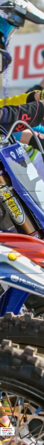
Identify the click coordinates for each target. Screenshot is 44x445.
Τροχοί (3, 75)
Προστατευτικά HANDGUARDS (7, 43)
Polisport (7, 51)
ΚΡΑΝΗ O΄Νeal (5, 21)
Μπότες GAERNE (5, 31)
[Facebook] (0, 197)
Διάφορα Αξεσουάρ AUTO (5, 170)
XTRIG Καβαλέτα (7, 96)
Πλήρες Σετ (6, 85)
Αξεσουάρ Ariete (6, 37)
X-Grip (7, 49)
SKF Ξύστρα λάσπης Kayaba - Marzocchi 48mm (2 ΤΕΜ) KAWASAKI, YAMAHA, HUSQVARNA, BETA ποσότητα (11, 194)
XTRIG (4, 95)
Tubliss (3, 154)
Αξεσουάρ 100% (6, 36)
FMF (4, 61)
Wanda (3, 152)
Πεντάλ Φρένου (5, 125)
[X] (2, 197)
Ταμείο (2, 443)
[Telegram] (3, 197)
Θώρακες (5, 33)
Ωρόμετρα (5, 74)
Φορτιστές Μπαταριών (5, 147)
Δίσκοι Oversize (5, 109)
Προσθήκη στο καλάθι (2, 195)
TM (4, 92)
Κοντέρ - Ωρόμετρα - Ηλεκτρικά (6, 73)
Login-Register (2, 173)
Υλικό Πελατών (4, 171)
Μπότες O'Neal (5, 32)
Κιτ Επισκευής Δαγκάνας (7, 112)
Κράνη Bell (5, 20)
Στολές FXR (5, 15)
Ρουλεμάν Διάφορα (5, 115)
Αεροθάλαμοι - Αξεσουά (5, 153)
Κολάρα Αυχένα (5, 34)
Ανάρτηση (3, 174)
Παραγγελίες (2, 440)
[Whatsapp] (4, 197)
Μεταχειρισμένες (4, 161)
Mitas (3, 150)
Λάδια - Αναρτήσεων (6, 117)
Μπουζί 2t (5, 135)
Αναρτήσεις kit (5, 116)
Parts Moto (2, 42)
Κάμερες (2, 155)
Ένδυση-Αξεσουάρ (4, 158)
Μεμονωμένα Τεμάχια (7, 84)
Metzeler (3, 149)
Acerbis (7, 50)
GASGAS (5, 131)
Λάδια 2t (3, 141)
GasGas (8, 48)
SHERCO (5, 91)
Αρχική (2, 12)
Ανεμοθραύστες (5, 164)
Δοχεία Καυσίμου (4, 123)
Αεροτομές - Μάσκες (6, 163)
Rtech (4, 82)
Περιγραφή (2, 198)
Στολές (3, 13)
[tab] (22, 198)
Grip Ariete (5, 101)
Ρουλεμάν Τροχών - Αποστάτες (7, 77)
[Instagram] (1, 197)
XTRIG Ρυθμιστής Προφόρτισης (8, 97)
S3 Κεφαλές (4, 129)
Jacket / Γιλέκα (4, 18)
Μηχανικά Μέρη (4, 168)
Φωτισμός (4, 165)
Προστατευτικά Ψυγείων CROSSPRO (8, 57)
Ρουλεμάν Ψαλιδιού (6, 114)
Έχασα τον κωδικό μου (3, 441)
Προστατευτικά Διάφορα (6, 59)
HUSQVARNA (6, 70)
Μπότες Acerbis (5, 29)
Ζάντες (4, 76)
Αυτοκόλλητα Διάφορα (6, 94)
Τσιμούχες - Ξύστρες (6, 174)
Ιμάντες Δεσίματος (5, 119)
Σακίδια (3, 41)
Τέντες (4, 118)
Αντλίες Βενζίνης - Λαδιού (5, 138)
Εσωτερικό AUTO (4, 162)
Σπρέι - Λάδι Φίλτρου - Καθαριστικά (6, 143)
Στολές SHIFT (5, 17)
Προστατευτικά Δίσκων (6, 54)
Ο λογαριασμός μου (3, 172)
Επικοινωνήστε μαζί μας (3, 437)
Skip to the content (2, 0)
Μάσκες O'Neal (5, 38)
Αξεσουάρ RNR (6, 39)
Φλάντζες (3, 136)
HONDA (6, 71)
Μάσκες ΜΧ (4, 35)
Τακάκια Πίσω (5, 110)
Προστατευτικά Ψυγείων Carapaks (8, 56)
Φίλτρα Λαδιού (5, 105)
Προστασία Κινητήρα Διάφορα (8, 52)
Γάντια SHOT (5, 27)
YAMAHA (6, 63)
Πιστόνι (4, 134)
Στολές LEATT (5, 14)
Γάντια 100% (5, 24)
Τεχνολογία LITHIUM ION (5, 145)
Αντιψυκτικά (4, 142)
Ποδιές (5, 44)
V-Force (3, 137)
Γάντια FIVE (5, 25)
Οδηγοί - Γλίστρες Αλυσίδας (6, 69)
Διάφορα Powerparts (6, 127)
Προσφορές (2, 157)
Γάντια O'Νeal (5, 26)
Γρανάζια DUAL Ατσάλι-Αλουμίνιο (8, 66)
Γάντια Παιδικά (5, 28)
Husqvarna (8, 47)
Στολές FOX (5, 16)
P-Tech (7, 46)
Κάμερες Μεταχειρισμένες (5, 156)
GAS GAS (6, 64)
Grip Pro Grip (5, 100)
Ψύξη (3, 120)
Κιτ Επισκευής (5, 111)
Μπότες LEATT (5, 30)
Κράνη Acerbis (5, 19)
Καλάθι (0, 443)
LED (3, 86)
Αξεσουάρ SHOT (6, 40)
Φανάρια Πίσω (5, 166)
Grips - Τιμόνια (4, 98)
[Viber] (7, 197)
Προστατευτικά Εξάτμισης (6, 55)
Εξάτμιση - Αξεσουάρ (6, 169)
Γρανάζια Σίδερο (6, 67)
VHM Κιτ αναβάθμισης (6, 133)
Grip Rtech (5, 102)
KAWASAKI (6, 72)
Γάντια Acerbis (5, 23)
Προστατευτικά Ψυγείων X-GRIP (8, 58)
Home (0, 174)
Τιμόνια (4, 99)
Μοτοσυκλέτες (2, 160)
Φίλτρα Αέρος (5, 104)
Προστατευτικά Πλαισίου (6, 53)
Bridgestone (4, 148)
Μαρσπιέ (5, 126)
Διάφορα (4, 103)
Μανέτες (4, 107)
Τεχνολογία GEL (4, 146)
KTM (5, 62)
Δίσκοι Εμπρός (5, 108)
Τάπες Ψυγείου (5, 122)
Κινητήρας (2, 128)
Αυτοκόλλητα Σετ (5, 93)
